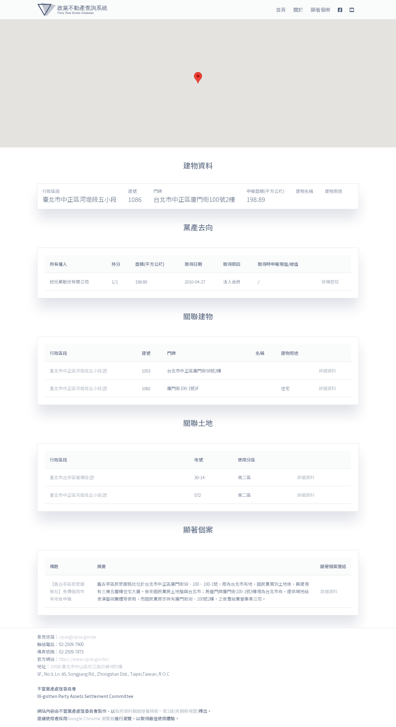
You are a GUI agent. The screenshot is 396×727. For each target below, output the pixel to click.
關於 (298, 9)
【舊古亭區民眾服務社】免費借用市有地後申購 (67, 591)
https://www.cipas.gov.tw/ (84, 659)
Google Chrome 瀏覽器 (90, 718)
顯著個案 (320, 9)
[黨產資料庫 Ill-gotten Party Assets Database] (72, 9)
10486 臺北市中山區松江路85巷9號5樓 (86, 666)
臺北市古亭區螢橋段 (70, 477)
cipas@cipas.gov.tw (77, 637)
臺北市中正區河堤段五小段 (76, 371)
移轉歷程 (330, 281)
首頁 (281, 9)
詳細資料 (327, 371)
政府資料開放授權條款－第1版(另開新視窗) (157, 711)
